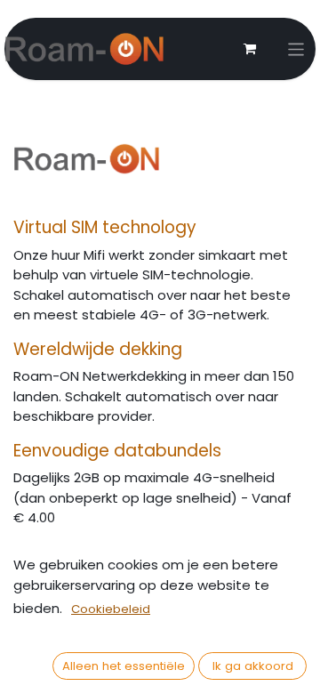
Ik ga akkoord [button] (252, 666)
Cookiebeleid (110, 609)
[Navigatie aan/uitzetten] (296, 49)
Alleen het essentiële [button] (123, 666)
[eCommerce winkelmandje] (250, 49)
